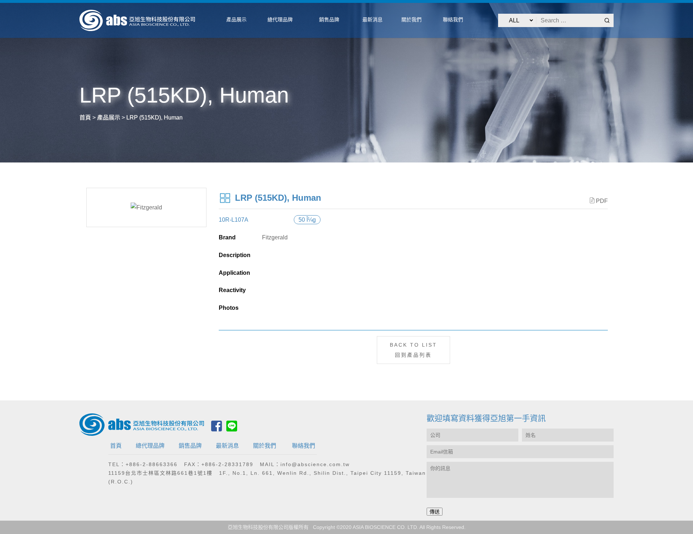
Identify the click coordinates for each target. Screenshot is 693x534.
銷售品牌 (190, 446)
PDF (602, 201)
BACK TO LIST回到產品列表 (413, 349)
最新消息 (227, 446)
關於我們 (264, 446)
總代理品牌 (150, 446)
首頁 (116, 446)
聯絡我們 (303, 446)
